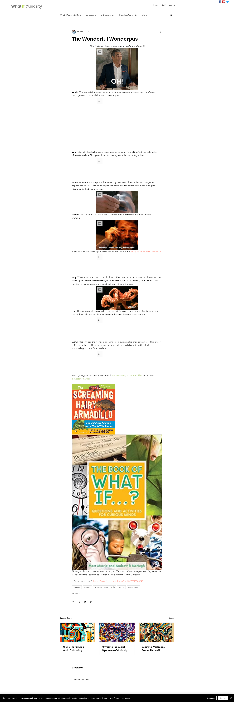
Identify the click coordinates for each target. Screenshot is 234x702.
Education (91, 15)
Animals (87, 587)
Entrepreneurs (107, 15)
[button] (171, 15)
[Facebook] (220, 1)
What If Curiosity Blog (70, 15)
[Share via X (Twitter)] (79, 602)
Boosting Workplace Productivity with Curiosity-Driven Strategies (153, 648)
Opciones (210, 698)
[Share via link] (91, 602)
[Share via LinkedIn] (85, 602)
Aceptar (223, 698)
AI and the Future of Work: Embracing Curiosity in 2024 (74, 648)
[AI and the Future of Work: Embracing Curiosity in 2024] (77, 632)
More (144, 15)
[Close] (231, 698)
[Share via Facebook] (73, 602)
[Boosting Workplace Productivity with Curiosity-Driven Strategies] (156, 632)
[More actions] (160, 31)
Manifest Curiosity (128, 15)
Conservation (133, 587)
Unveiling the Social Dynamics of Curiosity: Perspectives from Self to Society (116, 648)
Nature (121, 587)
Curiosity (76, 587)
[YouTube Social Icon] (223, 1)
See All (171, 618)
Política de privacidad (122, 698)
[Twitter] (227, 1)
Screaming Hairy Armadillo (104, 587)
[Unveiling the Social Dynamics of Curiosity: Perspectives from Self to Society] (117, 632)
